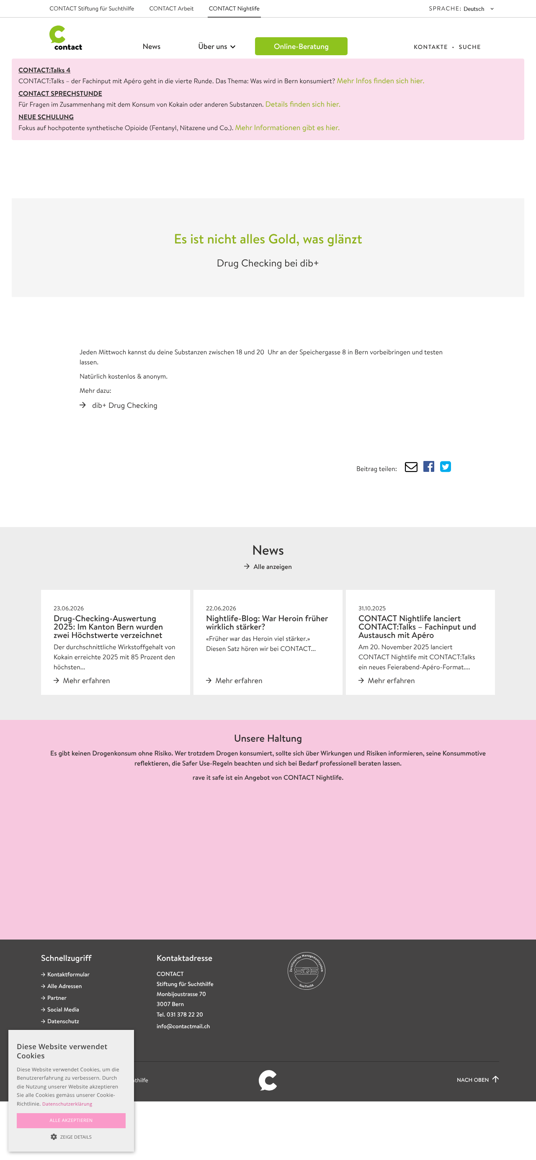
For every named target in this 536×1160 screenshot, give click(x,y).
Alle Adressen (64, 986)
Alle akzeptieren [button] (71, 1120)
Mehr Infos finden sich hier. (380, 81)
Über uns (213, 46)
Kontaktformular (68, 974)
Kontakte (431, 47)
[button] (71, 1136)
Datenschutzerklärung (67, 1104)
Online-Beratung (301, 46)
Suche (470, 47)
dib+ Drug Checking (124, 405)
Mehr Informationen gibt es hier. (287, 128)
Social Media (63, 1010)
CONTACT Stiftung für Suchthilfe (91, 9)
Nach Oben (473, 1080)
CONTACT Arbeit (171, 9)
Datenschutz (63, 1021)
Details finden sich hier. (303, 104)
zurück (79, 174)
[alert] (71, 1091)
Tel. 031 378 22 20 (180, 1015)
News (152, 46)
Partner (57, 998)
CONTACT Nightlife (234, 9)
